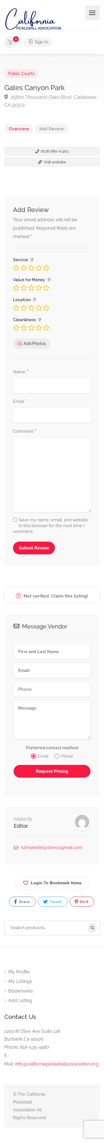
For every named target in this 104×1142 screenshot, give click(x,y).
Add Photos (34, 343)
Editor (21, 826)
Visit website (54, 162)
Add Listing (20, 1000)
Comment (24, 431)
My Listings (20, 981)
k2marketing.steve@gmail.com (51, 847)
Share (24, 902)
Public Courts (21, 73)
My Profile (19, 972)
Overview (19, 128)
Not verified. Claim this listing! (55, 596)
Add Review (51, 128)
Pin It (83, 902)
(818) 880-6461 (54, 151)
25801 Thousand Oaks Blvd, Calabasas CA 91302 (50, 101)
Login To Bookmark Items (56, 882)
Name (20, 372)
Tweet (55, 902)
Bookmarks (20, 991)
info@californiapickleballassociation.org (57, 1064)
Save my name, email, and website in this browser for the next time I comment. (50, 525)
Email (20, 401)
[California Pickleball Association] (33, 18)
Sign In (41, 42)
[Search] (92, 928)
